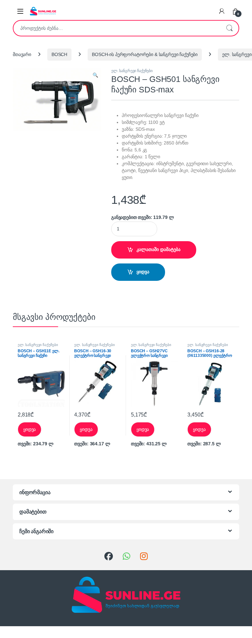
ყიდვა (142, 271)
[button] (95, 75)
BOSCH (59, 54)
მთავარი (22, 54)
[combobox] (116, 28)
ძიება (229, 28)
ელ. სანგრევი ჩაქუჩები (132, 70)
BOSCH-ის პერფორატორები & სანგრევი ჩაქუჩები (145, 54)
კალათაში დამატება (158, 249)
